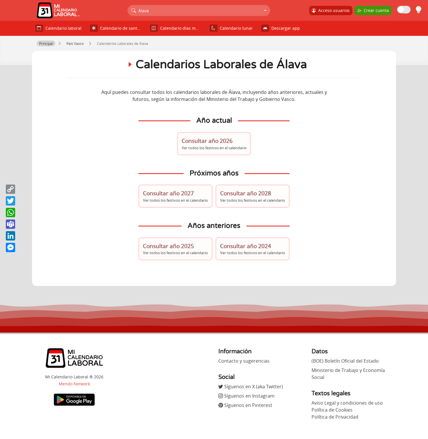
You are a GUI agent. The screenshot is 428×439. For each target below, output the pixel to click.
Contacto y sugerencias (244, 361)
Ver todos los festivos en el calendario (214, 143)
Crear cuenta (375, 10)
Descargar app (284, 28)
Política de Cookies (332, 410)
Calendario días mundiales (182, 28)
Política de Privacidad (335, 417)
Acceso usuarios (333, 10)
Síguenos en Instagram (249, 396)
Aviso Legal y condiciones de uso (347, 403)
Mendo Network (74, 384)
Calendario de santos (120, 28)
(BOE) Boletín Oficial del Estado (345, 361)
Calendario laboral (62, 28)
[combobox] (199, 10)
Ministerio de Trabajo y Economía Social (348, 373)
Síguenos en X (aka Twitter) (253, 386)
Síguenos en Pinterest (247, 405)
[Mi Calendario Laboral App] (74, 399)
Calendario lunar (235, 28)
